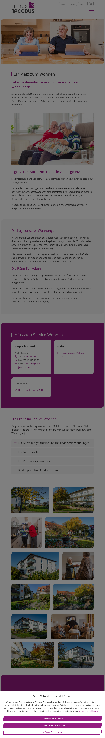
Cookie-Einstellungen (53, 732)
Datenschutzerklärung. (88, 711)
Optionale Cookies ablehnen (53, 725)
